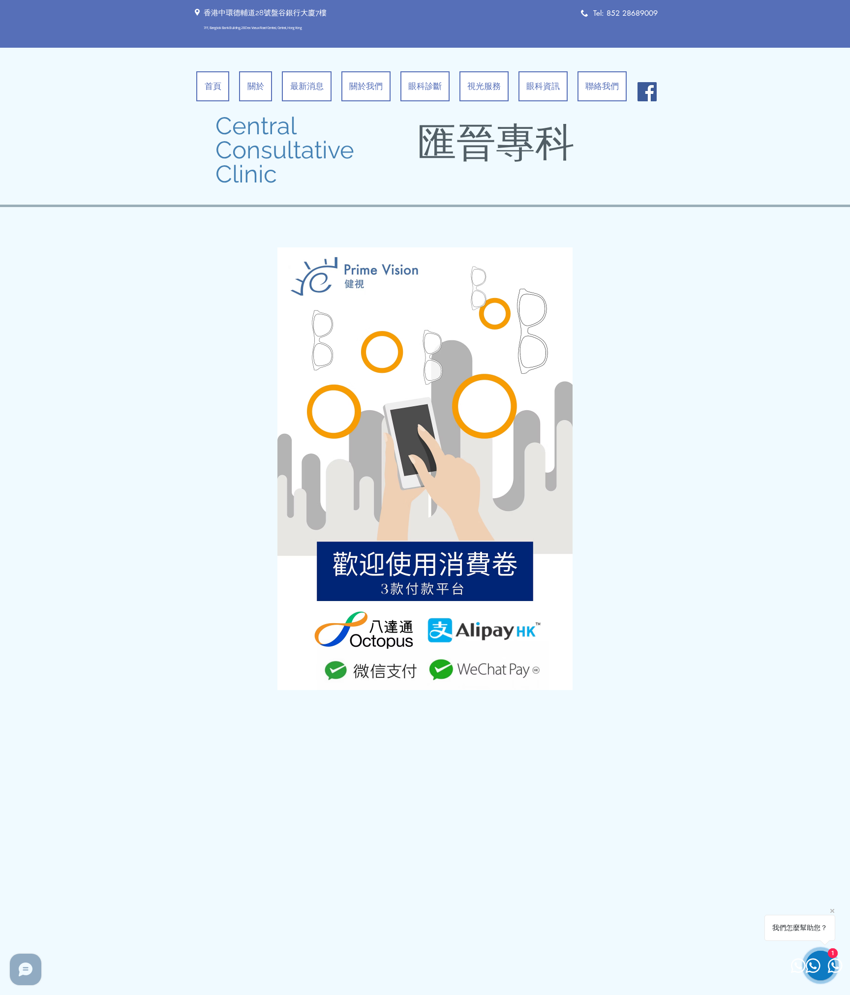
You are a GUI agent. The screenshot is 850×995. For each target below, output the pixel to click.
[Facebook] (647, 91)
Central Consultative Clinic (284, 150)
